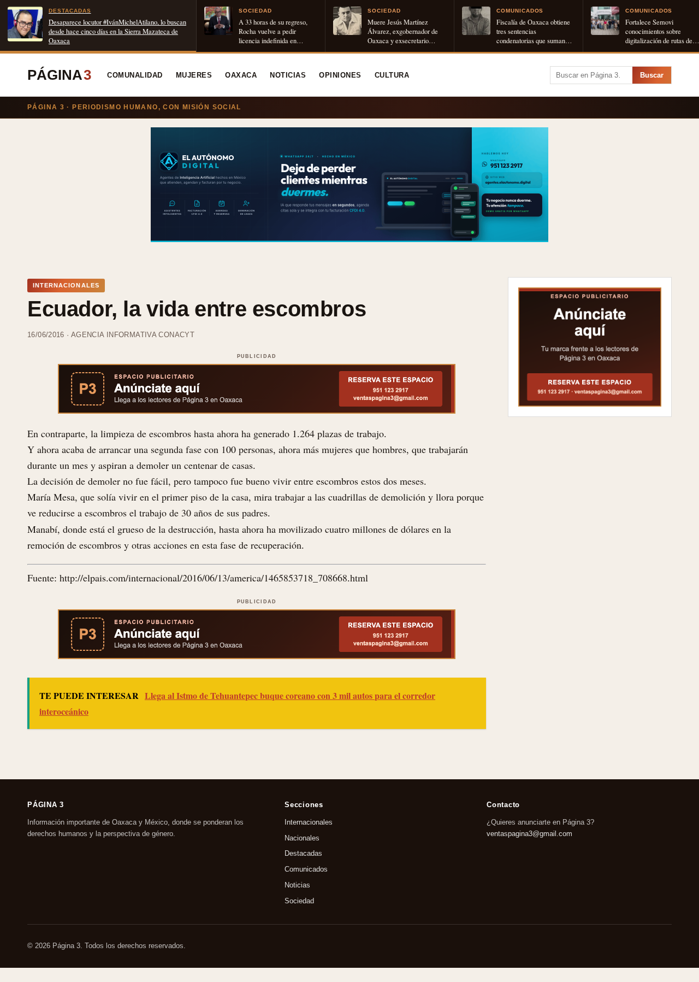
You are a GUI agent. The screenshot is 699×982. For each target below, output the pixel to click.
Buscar (652, 75)
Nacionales (302, 837)
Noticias (288, 75)
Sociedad (299, 901)
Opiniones (340, 75)
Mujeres (194, 75)
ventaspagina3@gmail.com (529, 833)
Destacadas (303, 853)
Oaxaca (241, 75)
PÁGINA (59, 75)
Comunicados (306, 869)
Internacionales (309, 822)
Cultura (392, 75)
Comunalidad (135, 75)
